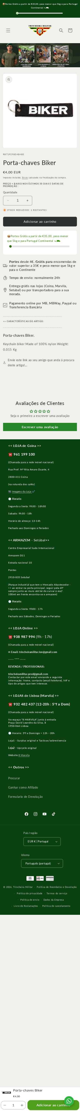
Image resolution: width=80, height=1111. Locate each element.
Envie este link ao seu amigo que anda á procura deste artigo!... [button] (41, 362)
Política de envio (29, 899)
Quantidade (10, 192)
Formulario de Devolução (25, 796)
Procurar (14, 778)
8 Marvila (24, 755)
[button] (8, 30)
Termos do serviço (57, 893)
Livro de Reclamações (26, 906)
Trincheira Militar (23, 887)
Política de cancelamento (56, 906)
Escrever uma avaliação (40, 427)
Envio (25, 177)
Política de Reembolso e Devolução (57, 887)
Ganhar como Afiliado (23, 787)
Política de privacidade (29, 893)
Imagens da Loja (22, 491)
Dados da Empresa (53, 899)
